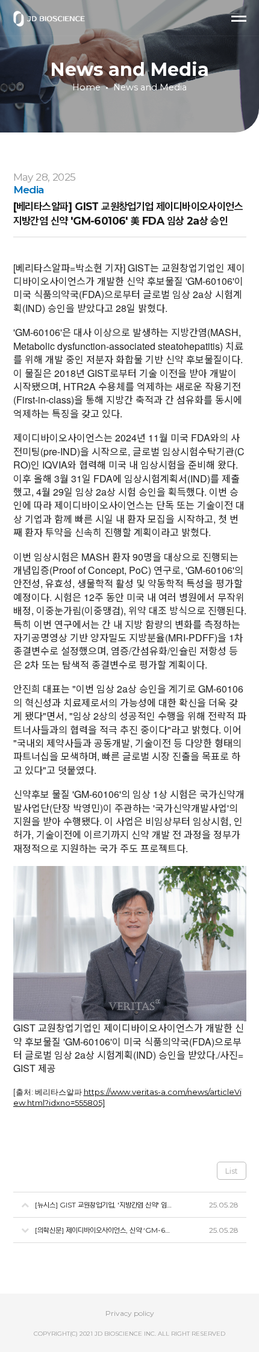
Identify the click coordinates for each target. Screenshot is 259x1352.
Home (86, 87)
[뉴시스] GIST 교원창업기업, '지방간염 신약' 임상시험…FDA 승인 (104, 1204)
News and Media (150, 87)
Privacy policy (129, 1313)
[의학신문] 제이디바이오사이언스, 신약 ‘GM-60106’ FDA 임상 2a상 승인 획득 (104, 1230)
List (231, 1171)
